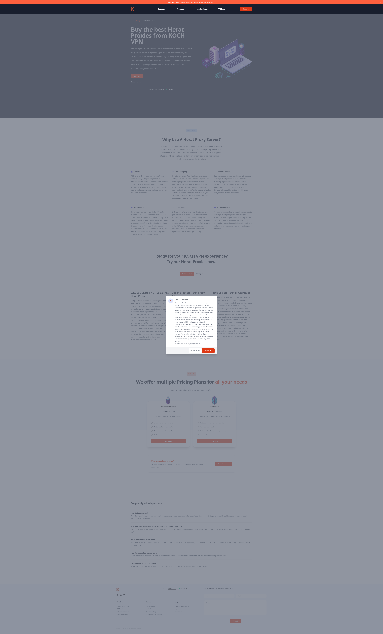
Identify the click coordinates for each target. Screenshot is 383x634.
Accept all (208, 350)
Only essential (195, 350)
